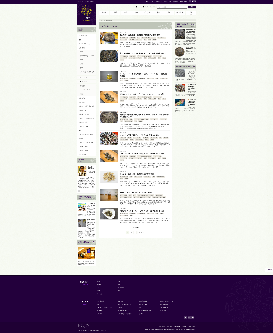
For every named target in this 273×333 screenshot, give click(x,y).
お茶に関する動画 (83, 146)
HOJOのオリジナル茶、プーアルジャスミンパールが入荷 (142, 94)
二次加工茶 (145, 137)
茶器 (119, 290)
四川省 (131, 139)
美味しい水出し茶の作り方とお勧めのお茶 (136, 192)
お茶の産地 (82, 98)
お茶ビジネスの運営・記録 (86, 134)
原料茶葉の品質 (124, 139)
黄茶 (81, 68)
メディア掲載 (82, 154)
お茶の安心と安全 (83, 126)
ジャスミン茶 (123, 39)
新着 (149, 39)
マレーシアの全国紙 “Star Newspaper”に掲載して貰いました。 (91, 222)
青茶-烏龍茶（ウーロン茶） (87, 56)
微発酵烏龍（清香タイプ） (158, 197)
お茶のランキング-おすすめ (86, 142)
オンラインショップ (149, 6)
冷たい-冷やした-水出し (126, 197)
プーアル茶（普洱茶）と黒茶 (149, 37)
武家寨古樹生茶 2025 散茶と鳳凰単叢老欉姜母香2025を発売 (191, 31)
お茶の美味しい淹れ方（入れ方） (146, 195)
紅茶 (81, 60)
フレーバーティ (161, 37)
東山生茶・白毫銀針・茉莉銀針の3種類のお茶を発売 (140, 35)
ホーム (139, 6)
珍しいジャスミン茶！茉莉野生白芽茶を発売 (137, 174)
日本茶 (98, 281)
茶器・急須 (82, 102)
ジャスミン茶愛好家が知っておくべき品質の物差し (139, 135)
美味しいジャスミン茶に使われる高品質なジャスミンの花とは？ (192, 102)
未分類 (129, 137)
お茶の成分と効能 (83, 122)
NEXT (140, 232)
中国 (145, 39)
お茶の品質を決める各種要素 (86, 118)
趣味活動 (81, 138)
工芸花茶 (82, 86)
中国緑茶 (99, 284)
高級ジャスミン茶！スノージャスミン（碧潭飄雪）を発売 (142, 211)
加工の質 (166, 137)
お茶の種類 (132, 37)
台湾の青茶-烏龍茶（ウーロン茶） (142, 197)
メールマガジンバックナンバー (87, 43)
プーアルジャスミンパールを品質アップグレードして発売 (142, 153)
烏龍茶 (98, 290)
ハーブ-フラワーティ (85, 90)
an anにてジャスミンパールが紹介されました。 (91, 205)
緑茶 (130, 195)
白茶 (138, 37)
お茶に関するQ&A (83, 150)
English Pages (183, 1)
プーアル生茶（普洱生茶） (135, 39)
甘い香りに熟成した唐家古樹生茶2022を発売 (191, 49)
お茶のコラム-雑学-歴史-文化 (86, 106)
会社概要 (175, 1)
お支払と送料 (167, 1)
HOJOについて (150, 1)
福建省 (164, 58)
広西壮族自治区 (152, 58)
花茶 (81, 94)
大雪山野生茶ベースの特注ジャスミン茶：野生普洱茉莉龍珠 (143, 53)
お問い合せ (159, 1)
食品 (80, 130)
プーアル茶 (99, 294)
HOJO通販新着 (124, 37)
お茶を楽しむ (123, 195)
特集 (80, 40)
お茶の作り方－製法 (84, 114)
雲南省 (154, 39)
